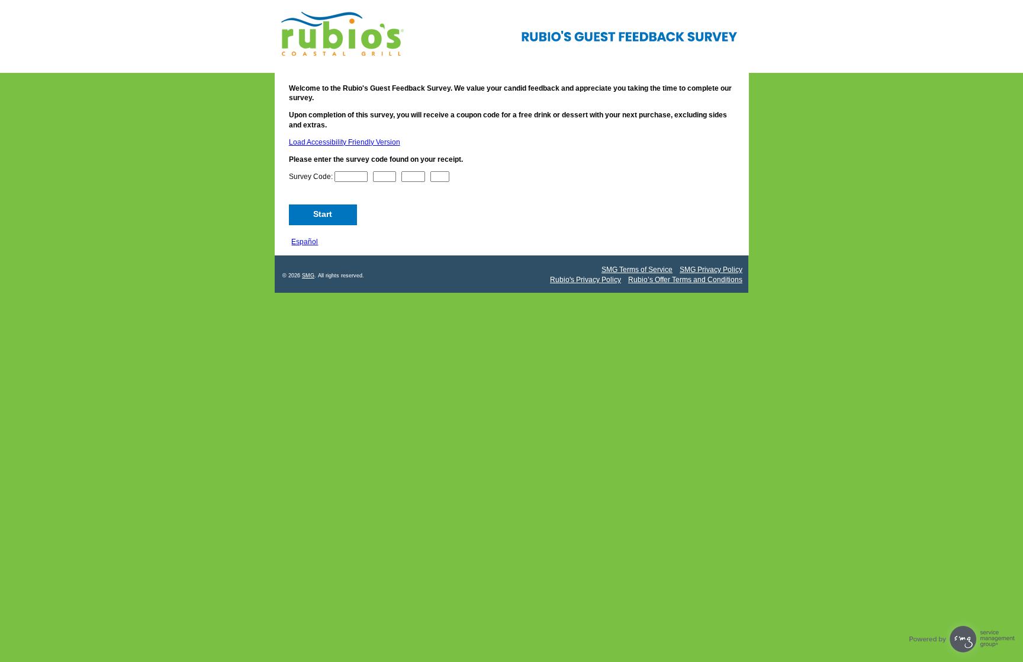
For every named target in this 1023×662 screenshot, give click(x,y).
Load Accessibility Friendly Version (344, 142)
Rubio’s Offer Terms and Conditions (685, 280)
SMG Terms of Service (637, 270)
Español (304, 242)
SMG (308, 276)
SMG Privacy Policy (711, 270)
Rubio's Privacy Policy (585, 280)
